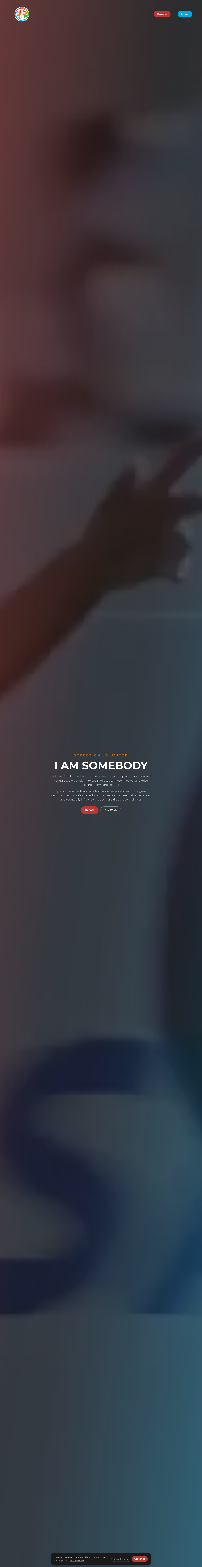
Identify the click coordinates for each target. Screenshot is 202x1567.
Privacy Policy (77, 1560)
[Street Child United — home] (22, 14)
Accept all (139, 1559)
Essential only (121, 1559)
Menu (185, 14)
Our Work (111, 810)
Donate (162, 14)
